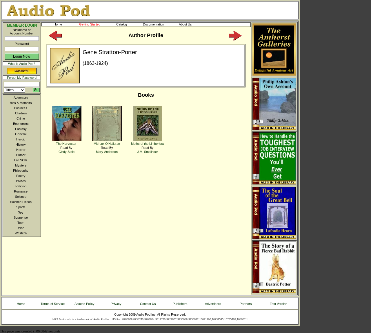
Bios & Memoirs (21, 103)
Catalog (121, 24)
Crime (21, 118)
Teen (20, 222)
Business (20, 108)
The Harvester (66, 143)
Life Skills (20, 160)
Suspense (21, 217)
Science (20, 196)
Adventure (21, 97)
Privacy (116, 303)
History (21, 144)
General (20, 134)
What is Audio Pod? (21, 63)
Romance (21, 191)
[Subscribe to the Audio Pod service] (22, 73)
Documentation (153, 24)
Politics (21, 181)
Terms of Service (53, 303)
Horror (21, 149)
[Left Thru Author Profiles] (55, 39)
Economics (21, 123)
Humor (21, 155)
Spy (20, 212)
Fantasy (21, 129)
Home (58, 24)
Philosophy (20, 170)
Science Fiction (21, 202)
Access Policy (84, 303)
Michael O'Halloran (107, 143)
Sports (21, 207)
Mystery (21, 165)
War (21, 228)
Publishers (180, 303)
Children (21, 113)
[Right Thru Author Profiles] (235, 39)
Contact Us (148, 303)
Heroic (21, 139)
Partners (246, 303)
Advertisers (213, 303)
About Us (185, 24)
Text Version (278, 303)
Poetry (21, 176)
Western (21, 233)
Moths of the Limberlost (147, 143)
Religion (20, 186)
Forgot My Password (22, 77)
